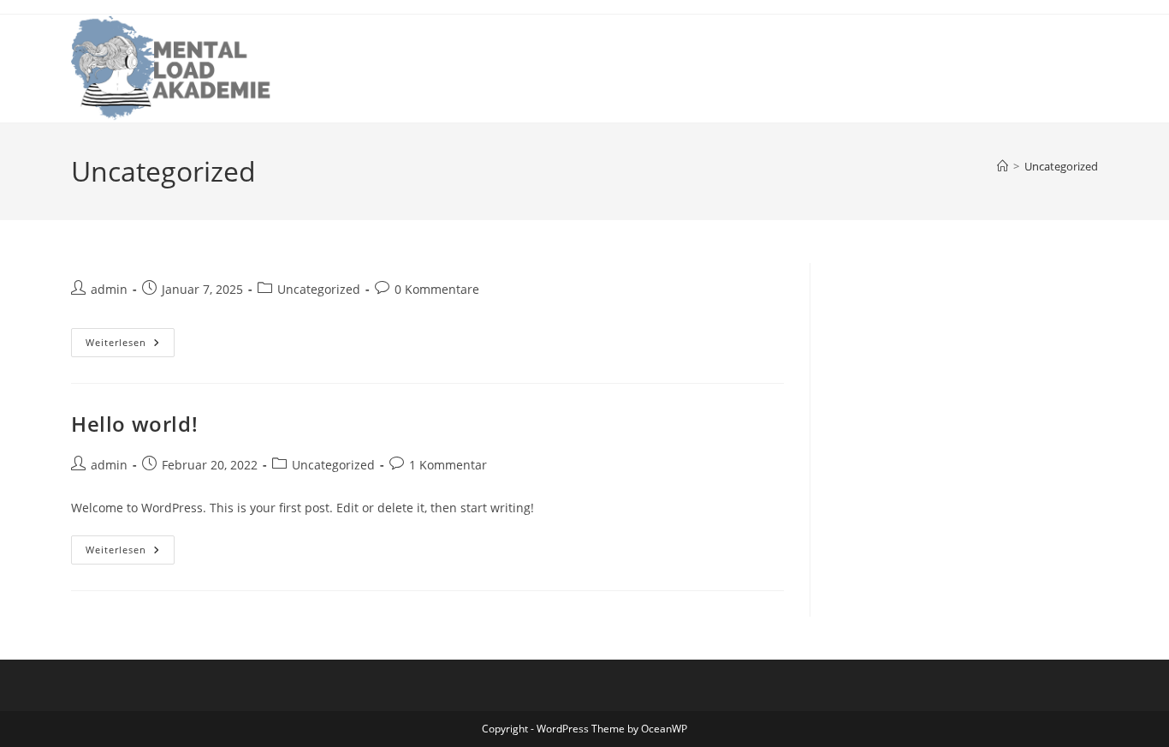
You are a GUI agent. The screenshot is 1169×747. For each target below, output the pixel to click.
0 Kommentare (437, 289)
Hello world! (134, 423)
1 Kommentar (448, 465)
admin (109, 289)
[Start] (1002, 166)
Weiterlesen (116, 342)
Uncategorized (1061, 166)
